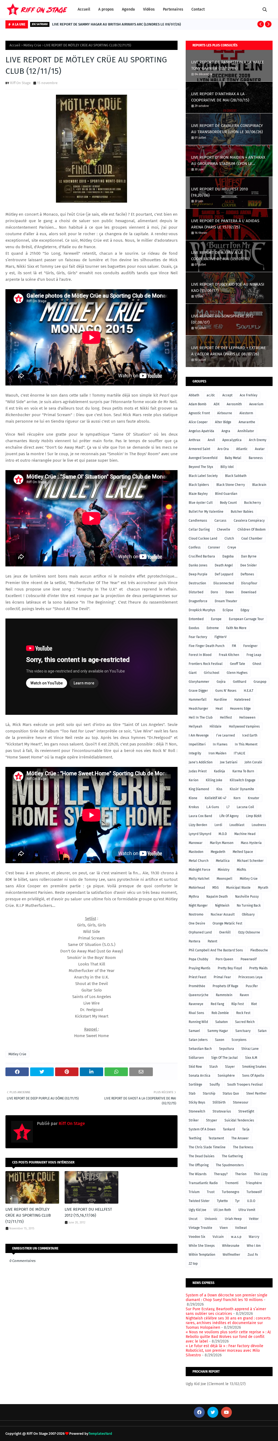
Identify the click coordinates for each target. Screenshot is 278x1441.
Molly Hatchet (199, 879)
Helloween (247, 717)
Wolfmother (231, 1255)
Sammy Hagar (217, 1031)
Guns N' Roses (225, 691)
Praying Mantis (199, 968)
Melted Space (243, 852)
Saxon (219, 1040)
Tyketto (222, 1201)
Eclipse (228, 610)
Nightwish (222, 905)
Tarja (245, 1129)
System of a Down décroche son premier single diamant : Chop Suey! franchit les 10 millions (226, 1297)
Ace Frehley (248, 395)
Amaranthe (247, 422)
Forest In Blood (200, 655)
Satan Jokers (198, 1040)
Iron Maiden (217, 753)
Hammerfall (198, 700)
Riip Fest (237, 1004)
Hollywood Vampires (244, 726)
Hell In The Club (201, 717)
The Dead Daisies (201, 1156)
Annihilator (246, 431)
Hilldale (216, 726)
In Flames (220, 744)
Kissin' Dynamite (242, 789)
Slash (213, 1067)
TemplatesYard (100, 1434)
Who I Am (254, 1246)
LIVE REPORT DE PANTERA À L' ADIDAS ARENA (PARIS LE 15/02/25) (225, 223)
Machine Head (244, 834)
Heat (219, 708)
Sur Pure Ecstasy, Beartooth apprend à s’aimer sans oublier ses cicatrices (226, 1311)
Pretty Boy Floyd (230, 968)
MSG (215, 888)
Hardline (220, 700)
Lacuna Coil (245, 807)
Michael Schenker (250, 861)
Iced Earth (249, 735)
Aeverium (256, 404)
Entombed (196, 619)
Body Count (228, 503)
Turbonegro (230, 1192)
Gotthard (239, 682)
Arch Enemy (257, 440)
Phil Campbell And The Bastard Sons (216, 950)
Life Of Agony (229, 816)
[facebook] (199, 1412)
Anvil (211, 440)
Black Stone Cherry (230, 485)
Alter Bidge (223, 422)
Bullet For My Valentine (206, 512)
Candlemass (198, 520)
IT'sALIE (239, 753)
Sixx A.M (251, 1058)
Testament (216, 1138)
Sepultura (226, 1049)
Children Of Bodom (252, 529)
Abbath (194, 395)
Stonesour (240, 1102)
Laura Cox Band (200, 816)
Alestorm (246, 413)
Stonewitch (197, 1111)
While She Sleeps (202, 1246)
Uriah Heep (233, 1219)
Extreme (213, 628)
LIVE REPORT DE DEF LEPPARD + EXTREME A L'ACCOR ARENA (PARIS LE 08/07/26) (228, 350)
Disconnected (223, 583)
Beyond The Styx (201, 467)
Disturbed (196, 592)
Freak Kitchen (229, 655)
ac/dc (211, 395)
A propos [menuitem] (106, 9)
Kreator (253, 798)
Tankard (229, 1129)
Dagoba (228, 556)
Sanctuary (243, 1031)
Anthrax (194, 440)
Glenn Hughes (237, 673)
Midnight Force (199, 870)
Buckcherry (252, 503)
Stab (192, 1093)
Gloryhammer (199, 682)
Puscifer (252, 986)
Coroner (214, 547)
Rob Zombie (220, 1013)
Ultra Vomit (246, 1210)
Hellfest (226, 717)
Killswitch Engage (242, 780)
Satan (262, 1031)
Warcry (254, 1237)
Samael (194, 1031)
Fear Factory (198, 637)
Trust (210, 1192)
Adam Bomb (197, 404)
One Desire (197, 923)
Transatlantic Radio (203, 1183)
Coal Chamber (252, 538)
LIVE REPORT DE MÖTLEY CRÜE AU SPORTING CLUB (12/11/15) (28, 1215)
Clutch (229, 538)
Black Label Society (203, 476)
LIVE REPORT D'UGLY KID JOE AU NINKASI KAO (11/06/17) (227, 287)
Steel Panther (256, 1093)
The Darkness (243, 1147)
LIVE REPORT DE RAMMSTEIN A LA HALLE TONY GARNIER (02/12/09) (227, 65)
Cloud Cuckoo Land (203, 538)
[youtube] (226, 1412)
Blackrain (259, 485)
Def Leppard (224, 574)
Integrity (195, 753)
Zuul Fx (253, 1255)
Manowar (196, 843)
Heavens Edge (240, 708)
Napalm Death (217, 896)
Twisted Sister (199, 1201)
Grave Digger (198, 691)
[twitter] (212, 1412)
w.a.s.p (236, 1237)
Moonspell (224, 879)
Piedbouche (259, 950)
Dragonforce (198, 601)
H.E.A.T (248, 691)
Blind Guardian (226, 494)
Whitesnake (230, 1246)
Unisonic (211, 1219)
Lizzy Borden (198, 825)
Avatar (260, 449)
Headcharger (198, 708)
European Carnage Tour (246, 619)
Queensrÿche (198, 995)
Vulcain (218, 1237)
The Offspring (198, 1165)
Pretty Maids (258, 968)
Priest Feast (197, 977)
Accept (227, 395)
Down (229, 592)
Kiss (219, 789)
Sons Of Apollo (253, 1075)
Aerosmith (234, 404)
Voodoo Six (197, 1237)
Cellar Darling (199, 529)
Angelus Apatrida (201, 431)
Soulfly (215, 1084)
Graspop (260, 682)
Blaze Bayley (198, 494)
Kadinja (219, 771)
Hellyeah (195, 726)
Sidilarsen (196, 1058)
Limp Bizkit (253, 816)
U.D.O (251, 1201)
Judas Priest (198, 771)
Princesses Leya (250, 977)
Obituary (248, 914)
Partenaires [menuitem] (173, 9)
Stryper (211, 1120)
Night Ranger (198, 905)
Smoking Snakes (254, 1067)
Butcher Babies (242, 512)
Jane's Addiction (201, 762)
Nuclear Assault (223, 914)
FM (234, 646)
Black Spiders (199, 485)
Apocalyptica (232, 440)
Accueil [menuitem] (84, 9)
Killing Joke (214, 780)
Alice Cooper (198, 422)
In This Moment (246, 744)
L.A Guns (212, 807)
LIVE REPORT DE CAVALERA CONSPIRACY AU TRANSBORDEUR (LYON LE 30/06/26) (227, 128)
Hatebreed (242, 700)
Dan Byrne (249, 556)
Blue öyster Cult (201, 503)
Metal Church (198, 861)
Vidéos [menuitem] (149, 9)
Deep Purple (198, 574)
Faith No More (236, 628)
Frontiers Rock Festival (206, 664)
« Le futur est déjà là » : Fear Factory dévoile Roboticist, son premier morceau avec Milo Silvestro (224, 1350)
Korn (237, 798)
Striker (194, 1120)
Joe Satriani (228, 762)
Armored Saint (199, 449)
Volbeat (241, 1228)
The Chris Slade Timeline (207, 1147)
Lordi (218, 825)
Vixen (224, 1228)
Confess (195, 547)
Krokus (194, 807)
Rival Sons (196, 1013)
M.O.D (223, 834)
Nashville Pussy (247, 896)
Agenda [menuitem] (128, 9)
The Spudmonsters (230, 1165)
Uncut (193, 1219)
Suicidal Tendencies (239, 1120)
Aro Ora (223, 449)
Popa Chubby (198, 959)
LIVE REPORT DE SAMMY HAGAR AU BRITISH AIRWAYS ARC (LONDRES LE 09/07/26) (116, 24)
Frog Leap (254, 655)
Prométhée (197, 986)
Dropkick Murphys (202, 610)
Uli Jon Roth (222, 1210)
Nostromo (196, 914)
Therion (241, 1174)
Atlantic (242, 449)
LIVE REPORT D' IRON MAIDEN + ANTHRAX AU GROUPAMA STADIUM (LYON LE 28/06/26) (228, 161)
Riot (254, 1004)
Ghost (256, 664)
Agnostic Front (199, 413)
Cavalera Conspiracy (249, 520)
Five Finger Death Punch (207, 646)
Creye (232, 547)
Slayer (230, 1067)
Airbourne (224, 413)
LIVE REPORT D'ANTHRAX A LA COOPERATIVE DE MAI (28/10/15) (220, 97)
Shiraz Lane (250, 1049)
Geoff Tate (237, 664)
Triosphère (254, 1183)
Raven (244, 995)
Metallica (223, 861)
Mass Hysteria (251, 843)
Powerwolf (249, 959)
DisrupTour (249, 583)
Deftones (247, 574)
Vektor (254, 1219)
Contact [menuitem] (198, 9)
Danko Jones (198, 565)
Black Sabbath (236, 476)
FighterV (220, 637)
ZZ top (193, 1263)
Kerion (193, 780)
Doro (214, 592)
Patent (212, 941)
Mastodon (196, 852)
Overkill (225, 932)
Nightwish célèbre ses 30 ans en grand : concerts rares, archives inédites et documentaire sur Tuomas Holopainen (228, 1323)
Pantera (194, 941)
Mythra (194, 896)
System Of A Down (202, 1129)
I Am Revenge (199, 735)
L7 (227, 807)
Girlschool (211, 673)
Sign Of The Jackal (224, 1058)
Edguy (245, 610)
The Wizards (198, 1174)
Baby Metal (233, 458)
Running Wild (198, 1022)
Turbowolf (254, 1192)
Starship (209, 1093)
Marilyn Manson (221, 843)
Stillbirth (219, 1102)
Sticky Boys (197, 1102)
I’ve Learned (225, 735)
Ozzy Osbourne (249, 932)
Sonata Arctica (199, 1075)
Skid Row (195, 1067)
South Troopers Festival (245, 1084)
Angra (226, 431)
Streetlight (246, 1111)
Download (248, 592)
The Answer (240, 1138)
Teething (195, 1138)
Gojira (221, 682)
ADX (216, 404)
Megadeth (218, 852)
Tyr (237, 1201)
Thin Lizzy (261, 1174)
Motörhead (197, 888)
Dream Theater (226, 601)
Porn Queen (224, 959)
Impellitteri (197, 744)
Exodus (194, 628)
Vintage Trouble (200, 1228)
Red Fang (217, 1004)
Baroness (256, 458)
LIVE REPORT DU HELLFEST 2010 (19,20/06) (219, 192)
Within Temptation (202, 1255)
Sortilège (195, 1084)
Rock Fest (243, 1013)
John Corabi (253, 762)
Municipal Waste (238, 888)
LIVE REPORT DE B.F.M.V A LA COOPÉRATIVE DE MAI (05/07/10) (220, 255)
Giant (193, 673)
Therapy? (221, 1174)
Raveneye (196, 1004)
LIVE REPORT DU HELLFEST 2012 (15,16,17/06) (88, 1212)
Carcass (220, 520)
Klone (193, 798)
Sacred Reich (245, 1022)
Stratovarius (222, 1111)
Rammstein (224, 995)
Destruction (197, 583)
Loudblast (236, 825)
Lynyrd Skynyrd (200, 834)
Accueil (15, 45)
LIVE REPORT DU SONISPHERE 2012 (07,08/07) (222, 319)
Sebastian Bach (200, 1049)
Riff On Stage (20, 83)
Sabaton (221, 1022)
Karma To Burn (243, 771)
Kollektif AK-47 (215, 798)
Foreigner (250, 646)
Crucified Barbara (202, 556)
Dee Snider (248, 565)
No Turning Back (249, 905)
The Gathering (232, 1156)
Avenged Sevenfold (203, 458)
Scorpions (239, 1040)
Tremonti (231, 1183)
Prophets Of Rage (225, 986)
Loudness (259, 825)
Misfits (241, 870)
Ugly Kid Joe (197, 1210)
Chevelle (223, 529)
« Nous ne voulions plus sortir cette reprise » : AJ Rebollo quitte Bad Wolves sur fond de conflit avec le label (228, 1337)
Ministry (223, 870)
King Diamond (199, 789)
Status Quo (231, 1093)
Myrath (263, 888)
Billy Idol (227, 467)
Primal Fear (222, 977)
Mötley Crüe (32, 45)
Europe (216, 619)
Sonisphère (226, 1075)
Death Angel (224, 565)
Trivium (194, 1192)
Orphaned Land (200, 932)
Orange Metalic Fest (227, 923)
